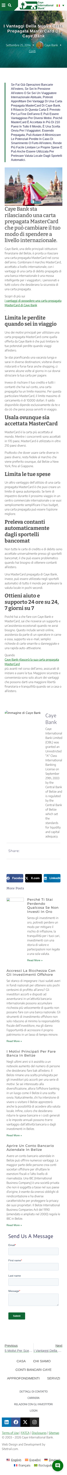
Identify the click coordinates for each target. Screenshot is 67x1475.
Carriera (33, 1397)
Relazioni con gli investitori (33, 1404)
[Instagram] (34, 1422)
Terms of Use (10, 1433)
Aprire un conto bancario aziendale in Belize (30, 1148)
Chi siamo (42, 1361)
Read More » (35, 960)
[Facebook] (15, 1422)
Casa (21, 1361)
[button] (3, 5)
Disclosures (39, 1433)
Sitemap (54, 1433)
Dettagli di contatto (34, 1391)
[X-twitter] (25, 1422)
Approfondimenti (23, 1378)
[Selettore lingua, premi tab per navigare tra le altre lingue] (60, 5)
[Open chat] (57, 1465)
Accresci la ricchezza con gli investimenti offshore (31, 973)
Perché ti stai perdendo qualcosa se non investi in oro (43, 906)
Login (33, 1410)
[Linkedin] (6, 1422)
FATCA (25, 1433)
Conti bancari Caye (33, 1370)
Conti (32, 51)
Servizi (53, 1378)
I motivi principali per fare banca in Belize (31, 1053)
